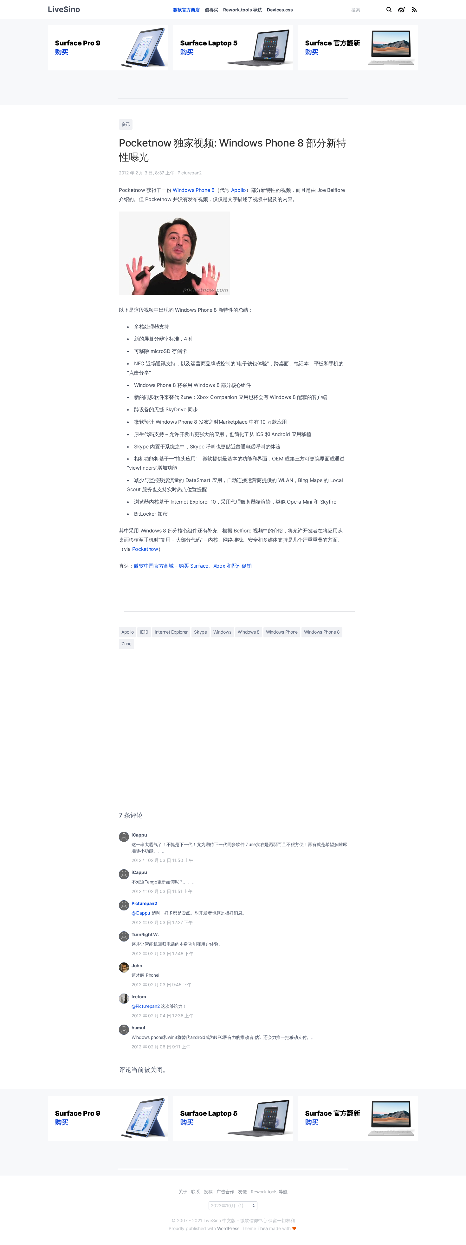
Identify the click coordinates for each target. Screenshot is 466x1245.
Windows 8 (249, 632)
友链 (242, 1191)
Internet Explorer (171, 632)
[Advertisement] (233, 84)
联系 (195, 1191)
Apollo (238, 190)
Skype (200, 632)
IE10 (144, 632)
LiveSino (64, 9)
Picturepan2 (144, 903)
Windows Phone (282, 632)
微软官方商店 (186, 9)
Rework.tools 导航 (242, 9)
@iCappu (141, 913)
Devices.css (280, 9)
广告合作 (225, 1191)
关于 (182, 1191)
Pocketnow (145, 549)
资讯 (125, 124)
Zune (126, 643)
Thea (262, 1228)
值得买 (211, 9)
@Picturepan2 (145, 1006)
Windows (222, 632)
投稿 (208, 1191)
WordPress (228, 1228)
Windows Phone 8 (194, 190)
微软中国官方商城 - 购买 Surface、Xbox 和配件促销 (193, 566)
